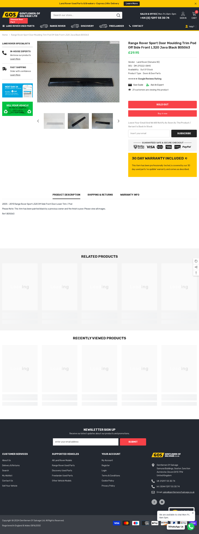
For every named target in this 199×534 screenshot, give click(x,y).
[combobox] (83, 15)
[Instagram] (162, 502)
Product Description (66, 194)
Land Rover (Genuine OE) (148, 62)
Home (5, 35)
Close (195, 3)
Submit (133, 441)
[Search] (86, 15)
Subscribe (184, 133)
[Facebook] (154, 502)
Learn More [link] (15, 59)
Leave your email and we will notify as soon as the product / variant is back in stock (159, 125)
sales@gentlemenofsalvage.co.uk (178, 492)
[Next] (118, 121)
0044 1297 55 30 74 (170, 486)
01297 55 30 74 (167, 481)
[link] (17, 90)
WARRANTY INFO (129, 194)
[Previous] (38, 121)
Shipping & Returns (100, 194)
